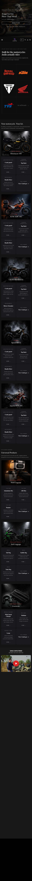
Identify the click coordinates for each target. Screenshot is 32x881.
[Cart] (30, 40)
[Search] (25, 40)
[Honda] (23, 89)
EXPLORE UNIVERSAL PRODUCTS (16, 26)
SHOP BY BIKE (16, 22)
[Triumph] (9, 89)
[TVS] (9, 105)
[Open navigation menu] (2, 40)
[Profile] (27, 40)
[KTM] (23, 72)
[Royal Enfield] (9, 72)
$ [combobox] (21, 39)
